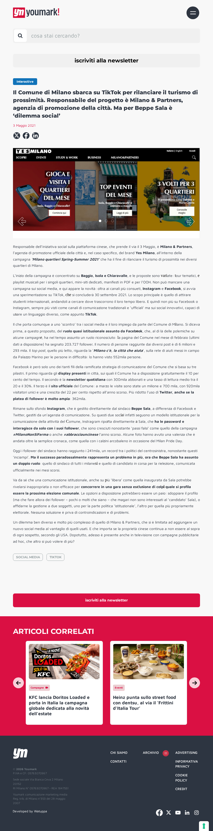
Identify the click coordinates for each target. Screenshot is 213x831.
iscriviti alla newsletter (106, 60)
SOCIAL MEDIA (28, 557)
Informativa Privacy (186, 764)
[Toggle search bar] (20, 35)
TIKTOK (56, 557)
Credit (181, 789)
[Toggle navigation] (193, 12)
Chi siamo (119, 752)
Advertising (186, 752)
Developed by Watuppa (30, 811)
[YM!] (36, 13)
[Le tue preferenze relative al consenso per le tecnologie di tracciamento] (204, 826)
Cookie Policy (181, 777)
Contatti (118, 761)
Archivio (151, 752)
